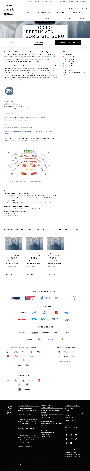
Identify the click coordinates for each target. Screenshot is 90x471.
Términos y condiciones (25, 446)
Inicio (28, 13)
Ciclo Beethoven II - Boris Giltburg (33, 256)
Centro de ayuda (53, 5)
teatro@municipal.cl (71, 427)
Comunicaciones (80, 1)
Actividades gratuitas (50, 1)
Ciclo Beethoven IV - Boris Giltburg (12, 256)
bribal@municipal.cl (23, 203)
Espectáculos (78, 13)
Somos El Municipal (33, 1)
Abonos (48, 18)
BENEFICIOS (82, 18)
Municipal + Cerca (66, 1)
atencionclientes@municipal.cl (16, 211)
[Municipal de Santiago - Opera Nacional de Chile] (8, 10)
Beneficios (41, 5)
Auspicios (61, 13)
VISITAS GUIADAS (64, 18)
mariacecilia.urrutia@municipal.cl (34, 198)
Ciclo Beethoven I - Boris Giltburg (55, 256)
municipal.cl (20, 138)
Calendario (70, 8)
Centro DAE (64, 5)
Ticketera (82, 8)
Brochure (83, 5)
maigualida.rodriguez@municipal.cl (24, 196)
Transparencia (44, 13)
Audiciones (74, 5)
